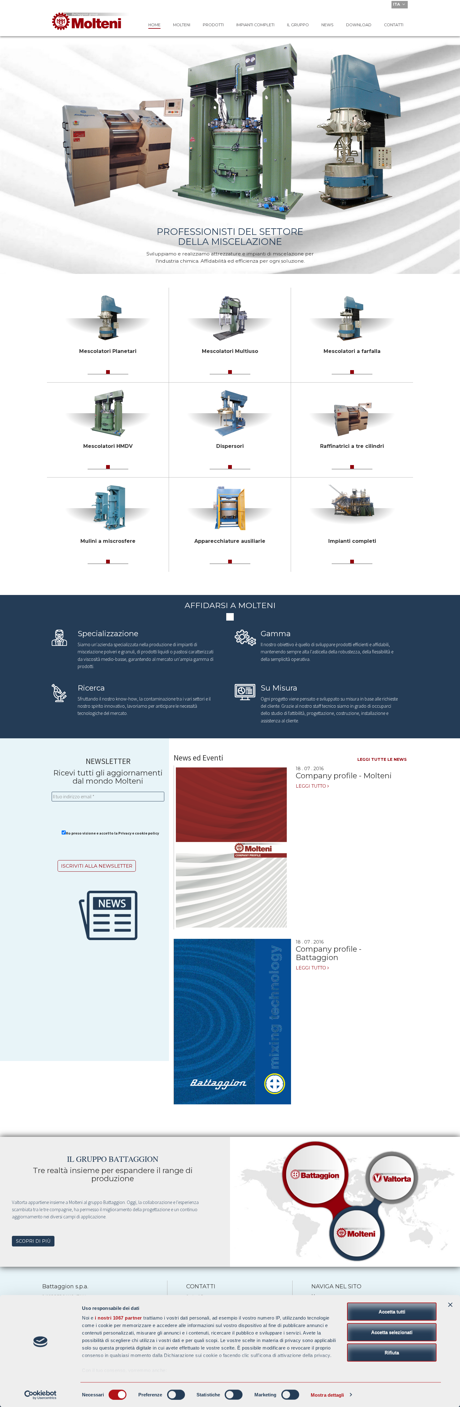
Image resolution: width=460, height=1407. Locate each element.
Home (154, 24)
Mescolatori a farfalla (352, 351)
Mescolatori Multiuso (230, 351)
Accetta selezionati (391, 1332)
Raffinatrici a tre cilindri (352, 446)
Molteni (181, 24)
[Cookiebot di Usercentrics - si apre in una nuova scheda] (40, 1395)
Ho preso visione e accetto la (112, 833)
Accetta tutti (392, 1311)
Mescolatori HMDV (108, 446)
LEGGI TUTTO (311, 786)
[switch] (176, 1395)
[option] (230, 131)
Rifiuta (392, 1352)
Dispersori (230, 446)
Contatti (393, 24)
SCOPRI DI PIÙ (33, 1241)
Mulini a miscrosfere (107, 541)
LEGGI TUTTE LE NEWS (382, 759)
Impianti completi (255, 24)
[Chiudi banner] (450, 1305)
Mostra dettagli (327, 1394)
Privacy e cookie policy (138, 833)
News (327, 24)
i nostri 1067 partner (118, 1317)
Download (358, 24)
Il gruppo (298, 24)
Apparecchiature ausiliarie (229, 541)
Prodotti (213, 24)
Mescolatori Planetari (107, 351)
